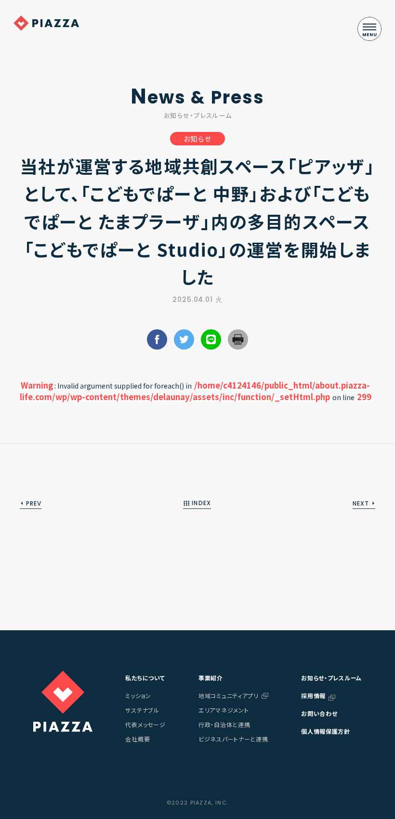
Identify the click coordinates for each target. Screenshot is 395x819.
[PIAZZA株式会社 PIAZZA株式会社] (46, 23)
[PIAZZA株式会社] (62, 701)
